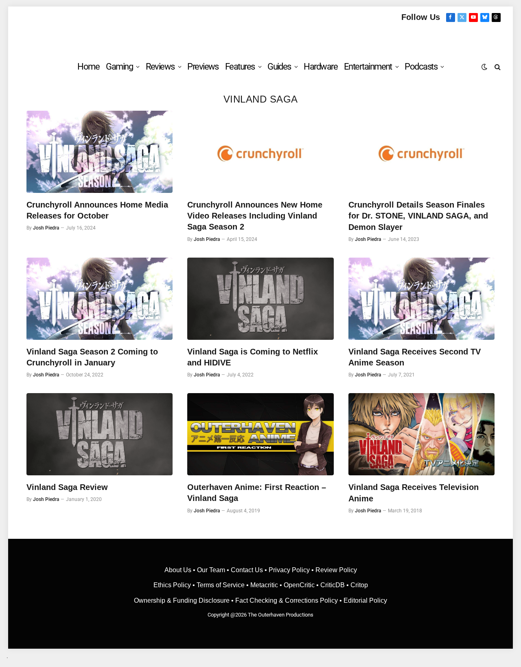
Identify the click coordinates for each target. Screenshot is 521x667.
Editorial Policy (365, 600)
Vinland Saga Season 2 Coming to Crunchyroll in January (92, 357)
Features (240, 66)
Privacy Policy (289, 569)
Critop (359, 585)
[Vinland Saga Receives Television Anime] (421, 434)
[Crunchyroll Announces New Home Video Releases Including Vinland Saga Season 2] (260, 152)
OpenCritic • (302, 585)
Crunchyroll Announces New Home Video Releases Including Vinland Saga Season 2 (254, 215)
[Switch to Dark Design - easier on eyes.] (484, 66)
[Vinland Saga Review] (99, 434)
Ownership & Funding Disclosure (182, 600)
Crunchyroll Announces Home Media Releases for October (97, 210)
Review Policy (336, 569)
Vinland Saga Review (67, 487)
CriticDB (332, 585)
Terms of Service (221, 585)
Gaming (119, 66)
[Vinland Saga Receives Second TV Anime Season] (421, 299)
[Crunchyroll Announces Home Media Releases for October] (99, 152)
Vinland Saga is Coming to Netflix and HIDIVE (252, 357)
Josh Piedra (46, 228)
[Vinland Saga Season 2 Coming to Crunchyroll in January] (99, 299)
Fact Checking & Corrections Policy (286, 600)
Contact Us (247, 569)
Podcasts (421, 66)
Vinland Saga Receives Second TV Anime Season (414, 357)
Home (88, 66)
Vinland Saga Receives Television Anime (413, 493)
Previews (203, 66)
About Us (178, 569)
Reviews (160, 66)
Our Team (211, 569)
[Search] (497, 66)
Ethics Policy (173, 585)
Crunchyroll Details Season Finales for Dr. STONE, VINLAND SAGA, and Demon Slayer (418, 215)
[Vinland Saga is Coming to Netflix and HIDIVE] (260, 299)
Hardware (320, 66)
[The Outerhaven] (261, 38)
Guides (279, 66)
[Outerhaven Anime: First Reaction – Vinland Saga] (260, 434)
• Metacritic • (264, 585)
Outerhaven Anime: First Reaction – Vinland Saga (256, 493)
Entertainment (368, 66)
